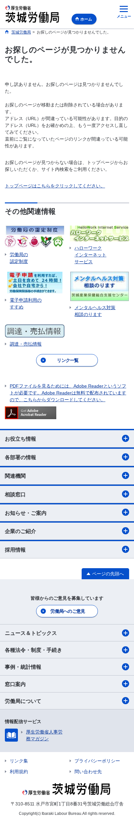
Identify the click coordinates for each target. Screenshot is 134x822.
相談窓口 (15, 494)
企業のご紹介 (20, 531)
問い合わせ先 (88, 771)
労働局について (23, 701)
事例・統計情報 (23, 667)
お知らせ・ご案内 (26, 513)
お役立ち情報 (20, 439)
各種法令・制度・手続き (33, 650)
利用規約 (19, 771)
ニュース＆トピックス (31, 633)
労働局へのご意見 (67, 611)
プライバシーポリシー (97, 760)
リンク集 (19, 760)
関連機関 (15, 476)
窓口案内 (15, 684)
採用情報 (15, 550)
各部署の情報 (20, 457)
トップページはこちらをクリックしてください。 (55, 185)
